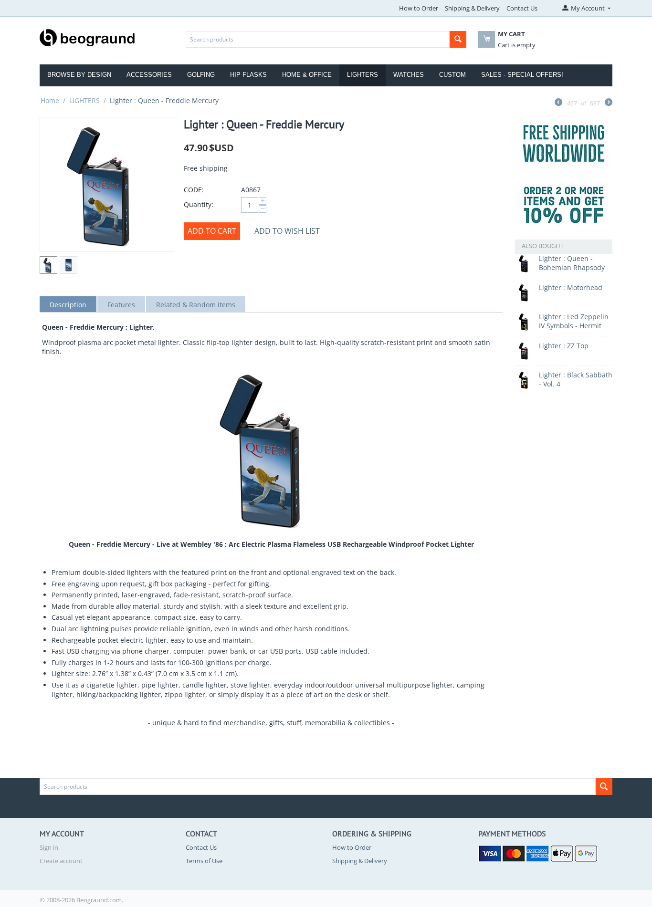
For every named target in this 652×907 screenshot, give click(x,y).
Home (50, 100)
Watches (408, 74)
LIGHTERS (84, 100)
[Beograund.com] (87, 36)
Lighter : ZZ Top (564, 345)
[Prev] (558, 103)
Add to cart (212, 231)
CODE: (194, 189)
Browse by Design (79, 74)
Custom (452, 74)
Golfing (201, 74)
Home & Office (307, 74)
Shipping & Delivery (472, 8)
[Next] (608, 103)
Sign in (49, 847)
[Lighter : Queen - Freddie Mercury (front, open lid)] (107, 184)
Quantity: (198, 204)
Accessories (149, 74)
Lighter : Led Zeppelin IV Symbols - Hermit (574, 321)
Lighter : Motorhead (570, 287)
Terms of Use (204, 860)
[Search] (458, 39)
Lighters (362, 74)
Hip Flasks (248, 74)
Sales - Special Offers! (522, 74)
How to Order (418, 8)
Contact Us (521, 8)
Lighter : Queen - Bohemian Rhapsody (572, 263)
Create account (61, 860)
